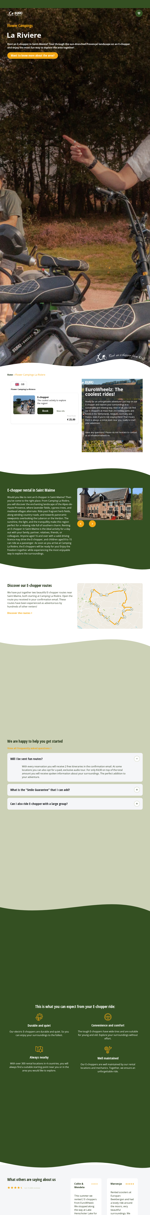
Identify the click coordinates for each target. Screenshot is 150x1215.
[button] (80, 523)
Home (10, 374)
